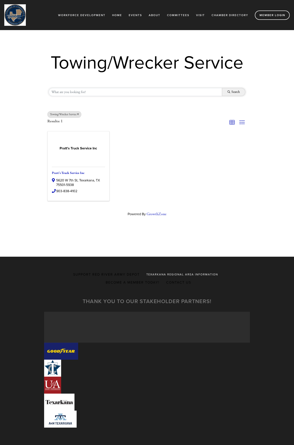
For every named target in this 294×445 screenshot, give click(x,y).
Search (235, 92)
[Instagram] (150, 230)
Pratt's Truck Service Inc (68, 173)
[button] (232, 122)
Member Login (272, 15)
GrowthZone (156, 214)
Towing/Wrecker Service (63, 114)
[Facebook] (143, 230)
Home (117, 15)
